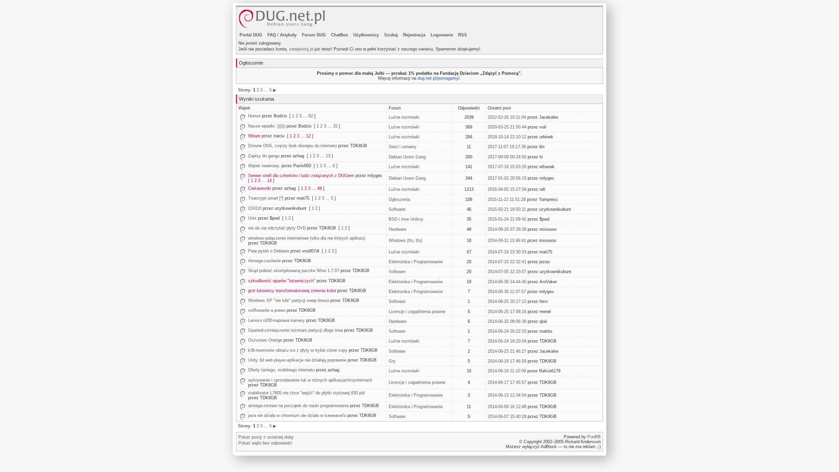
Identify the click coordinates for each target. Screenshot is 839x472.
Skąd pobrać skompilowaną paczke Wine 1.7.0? (293, 270)
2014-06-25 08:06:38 (507, 321)
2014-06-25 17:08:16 (507, 311)
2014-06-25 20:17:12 (507, 301)
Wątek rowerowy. (264, 165)
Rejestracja (414, 34)
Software (397, 209)
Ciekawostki (259, 188)
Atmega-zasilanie (264, 260)
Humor (254, 115)
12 (308, 135)
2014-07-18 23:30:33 (507, 251)
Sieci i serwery (403, 146)
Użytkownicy (366, 34)
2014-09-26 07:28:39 (507, 229)
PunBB (594, 436)
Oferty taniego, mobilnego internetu (281, 369)
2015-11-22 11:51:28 (507, 199)
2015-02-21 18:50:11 (507, 209)
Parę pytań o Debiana (268, 250)
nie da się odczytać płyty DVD (277, 228)
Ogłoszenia (399, 199)
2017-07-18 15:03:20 (507, 166)
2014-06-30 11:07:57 (507, 291)
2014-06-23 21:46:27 (507, 351)
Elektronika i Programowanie (416, 261)
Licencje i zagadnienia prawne (417, 311)
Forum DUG (314, 34)
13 (328, 155)
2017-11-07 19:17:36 (507, 146)
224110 (255, 208)
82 (310, 115)
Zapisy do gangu (264, 155)
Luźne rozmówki (404, 117)
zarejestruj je (301, 49)
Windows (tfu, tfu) (405, 240)
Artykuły (288, 34)
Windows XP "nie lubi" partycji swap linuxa (288, 300)
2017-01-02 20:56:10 (507, 178)
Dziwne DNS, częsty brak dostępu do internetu (292, 145)
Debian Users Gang (407, 156)
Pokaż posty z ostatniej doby (266, 437)
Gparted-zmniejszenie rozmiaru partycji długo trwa (295, 330)
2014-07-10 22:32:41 (507, 261)
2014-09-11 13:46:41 (507, 240)
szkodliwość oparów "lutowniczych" (281, 280)
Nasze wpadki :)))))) (266, 126)
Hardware (397, 229)
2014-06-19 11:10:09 (507, 370)
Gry (392, 361)
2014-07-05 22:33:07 (507, 271)
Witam (254, 135)
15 (335, 126)
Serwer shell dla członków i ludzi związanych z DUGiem (301, 175)
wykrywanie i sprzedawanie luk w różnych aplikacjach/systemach (310, 380)
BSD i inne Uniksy (406, 219)
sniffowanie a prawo (266, 310)
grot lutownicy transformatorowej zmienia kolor (292, 290)
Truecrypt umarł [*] (265, 198)
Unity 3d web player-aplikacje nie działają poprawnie (297, 360)
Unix (252, 218)
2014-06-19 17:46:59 (507, 361)
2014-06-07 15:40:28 (507, 416)
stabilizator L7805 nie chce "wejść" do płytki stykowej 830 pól (306, 392)
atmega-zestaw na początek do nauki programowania (298, 405)
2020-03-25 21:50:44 (507, 127)
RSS (462, 34)
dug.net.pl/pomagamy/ (439, 78)
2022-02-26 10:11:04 (507, 117)
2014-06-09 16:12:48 (507, 406)
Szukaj (391, 34)
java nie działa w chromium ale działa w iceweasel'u (297, 415)
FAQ (271, 34)
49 (319, 188)
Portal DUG (251, 34)
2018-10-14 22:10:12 (507, 136)
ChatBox (339, 34)
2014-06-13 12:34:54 (507, 395)
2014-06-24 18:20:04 (507, 341)
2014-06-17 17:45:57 (507, 382)
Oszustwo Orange (265, 340)
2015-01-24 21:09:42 (507, 219)
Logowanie (442, 34)
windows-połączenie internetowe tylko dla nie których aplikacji (306, 238)
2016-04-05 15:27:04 (507, 189)
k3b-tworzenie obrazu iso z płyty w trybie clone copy (297, 350)
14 (269, 180)
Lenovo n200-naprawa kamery (276, 320)
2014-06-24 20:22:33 (507, 331)
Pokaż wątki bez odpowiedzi (265, 443)
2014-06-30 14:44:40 (507, 281)
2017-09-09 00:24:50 (507, 156)
